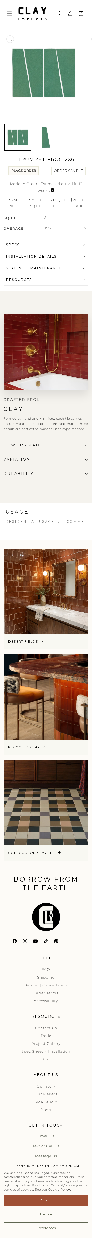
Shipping (46, 977)
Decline (46, 1214)
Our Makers (45, 1094)
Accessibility (46, 1001)
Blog (46, 1059)
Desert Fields (23, 641)
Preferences (46, 1228)
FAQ (46, 969)
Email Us (46, 1136)
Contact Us (46, 1028)
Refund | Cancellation (46, 985)
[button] (9, 13)
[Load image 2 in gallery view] (46, 137)
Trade (46, 1035)
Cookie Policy (59, 1189)
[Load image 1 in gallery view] (18, 137)
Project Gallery (46, 1043)
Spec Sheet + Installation (45, 1051)
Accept (46, 1200)
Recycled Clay (24, 747)
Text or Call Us (46, 1146)
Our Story (46, 1086)
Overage (14, 228)
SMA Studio (46, 1102)
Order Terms (46, 993)
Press (46, 1109)
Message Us (46, 1156)
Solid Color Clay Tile (32, 853)
